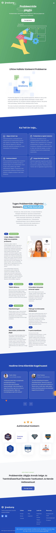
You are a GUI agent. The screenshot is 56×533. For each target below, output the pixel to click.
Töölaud (38, 519)
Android (38, 517)
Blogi (29, 513)
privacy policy (43, 531)
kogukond (30, 516)
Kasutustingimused (50, 517)
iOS (37, 515)
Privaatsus (48, 520)
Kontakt (21, 513)
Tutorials (22, 518)
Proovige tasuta (28, 20)
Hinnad (21, 516)
